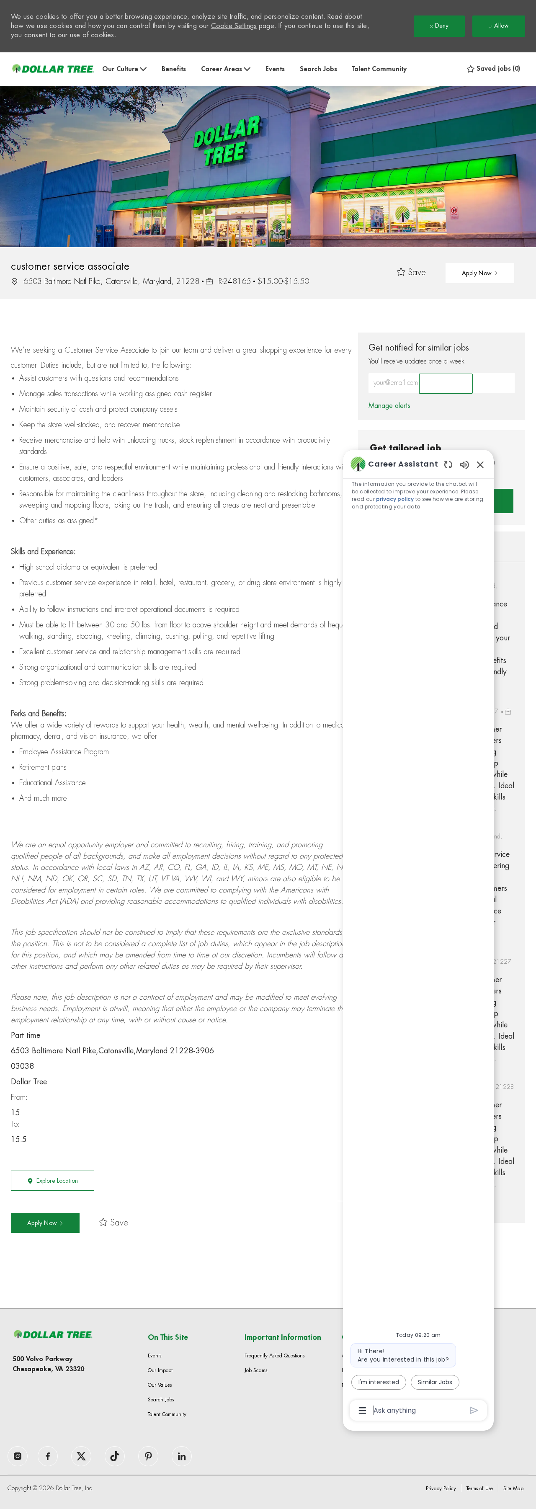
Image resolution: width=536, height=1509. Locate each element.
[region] (418, 936)
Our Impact (160, 1370)
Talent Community (379, 69)
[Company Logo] (53, 68)
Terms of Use (479, 1488)
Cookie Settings (234, 26)
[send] (474, 1410)
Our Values (160, 1385)
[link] (389, 405)
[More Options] (362, 1411)
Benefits (174, 69)
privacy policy (395, 499)
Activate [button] (446, 384)
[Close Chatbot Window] (480, 464)
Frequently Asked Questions (274, 1355)
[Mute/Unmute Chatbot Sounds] (464, 464)
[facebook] (18, 1456)
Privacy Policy (441, 1488)
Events (275, 69)
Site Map (513, 1488)
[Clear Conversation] (448, 464)
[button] (480, 273)
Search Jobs (318, 69)
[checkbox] (411, 273)
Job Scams (256, 1370)
